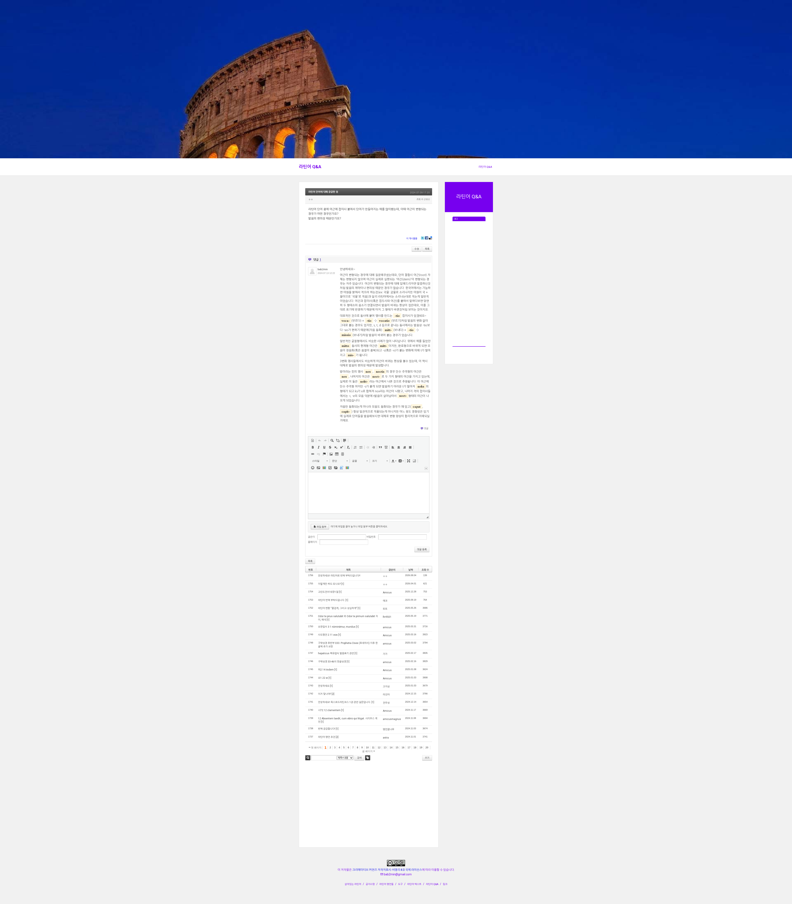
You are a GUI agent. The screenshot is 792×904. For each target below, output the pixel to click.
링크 (445, 884)
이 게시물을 (411, 238)
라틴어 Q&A (310, 166)
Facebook (426, 238)
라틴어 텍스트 (414, 884)
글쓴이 (311, 537)
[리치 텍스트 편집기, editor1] (368, 492)
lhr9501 (387, 616)
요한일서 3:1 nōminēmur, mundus (336, 626)
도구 (400, 884)
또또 (385, 608)
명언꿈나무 (388, 729)
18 (415, 747)
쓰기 (427, 758)
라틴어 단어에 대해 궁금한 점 (323, 192)
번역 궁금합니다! (326, 728)
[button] (313, 440)
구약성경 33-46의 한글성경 (332, 661)
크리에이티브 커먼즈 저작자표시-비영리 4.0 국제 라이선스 (387, 869)
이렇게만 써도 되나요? (329, 583)
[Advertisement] (469, 283)
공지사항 (370, 884)
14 (391, 747)
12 (379, 747)
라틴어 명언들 (386, 884)
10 (367, 747)
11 (373, 747)
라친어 (386, 694)
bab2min (323, 269)
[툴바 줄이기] (426, 468)
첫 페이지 (316, 747)
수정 (416, 249)
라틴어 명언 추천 (326, 737)
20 (426, 747)
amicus (387, 627)
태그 (367, 757)
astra (386, 737)
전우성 (386, 702)
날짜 (410, 569)
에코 (385, 600)
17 (409, 747)
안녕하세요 (323, 685)
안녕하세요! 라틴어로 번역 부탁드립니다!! (339, 575)
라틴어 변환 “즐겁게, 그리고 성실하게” (337, 608)
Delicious (430, 238)
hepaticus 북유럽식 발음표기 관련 (336, 653)
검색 (307, 757)
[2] (333, 694)
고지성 (386, 686)
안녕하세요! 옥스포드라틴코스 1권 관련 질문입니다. (344, 702)
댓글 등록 (422, 549)
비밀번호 (371, 537)
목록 (427, 249)
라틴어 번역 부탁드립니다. (331, 600)
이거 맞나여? (324, 694)
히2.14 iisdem (326, 669)
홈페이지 (312, 542)
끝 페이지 (367, 751)
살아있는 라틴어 (353, 884)
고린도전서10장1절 (328, 592)
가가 (385, 654)
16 (403, 747)
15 (397, 747)
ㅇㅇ (385, 576)
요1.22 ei (323, 677)
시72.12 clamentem (329, 710)
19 (421, 747)
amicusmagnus (392, 719)
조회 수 (425, 569)
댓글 (426, 428)
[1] (342, 583)
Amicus (387, 592)
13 (385, 747)
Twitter (422, 238)
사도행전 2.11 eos (328, 634)
